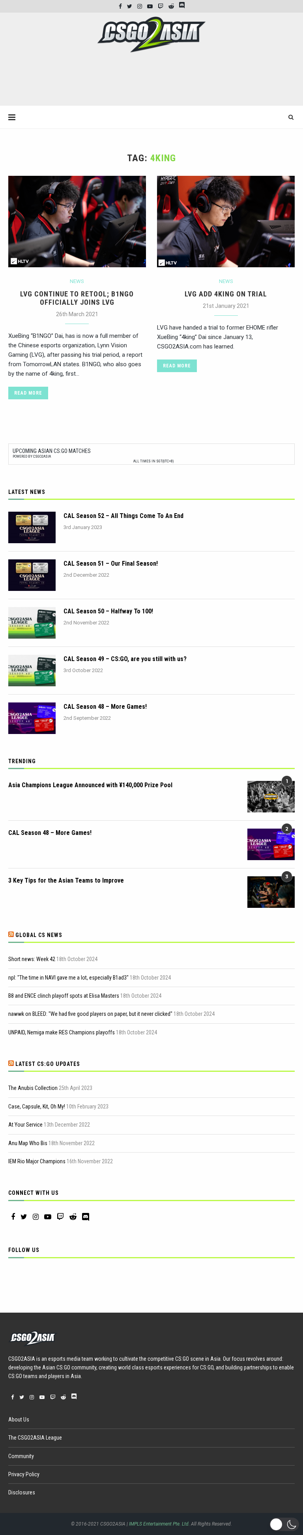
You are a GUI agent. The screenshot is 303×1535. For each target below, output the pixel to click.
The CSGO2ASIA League (35, 1437)
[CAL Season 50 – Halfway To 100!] (32, 623)
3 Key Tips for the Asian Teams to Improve (66, 880)
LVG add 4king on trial (226, 294)
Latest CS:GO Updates (47, 1064)
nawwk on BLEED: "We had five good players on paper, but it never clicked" (90, 1014)
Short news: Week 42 (31, 959)
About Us (18, 1419)
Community (21, 1456)
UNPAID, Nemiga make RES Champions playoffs (61, 1032)
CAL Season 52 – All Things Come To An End (123, 516)
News (77, 281)
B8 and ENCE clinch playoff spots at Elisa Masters (63, 996)
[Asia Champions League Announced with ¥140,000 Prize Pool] (271, 796)
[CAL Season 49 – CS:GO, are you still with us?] (32, 670)
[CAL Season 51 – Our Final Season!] (32, 575)
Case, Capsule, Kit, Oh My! (36, 1106)
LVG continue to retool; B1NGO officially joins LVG (77, 298)
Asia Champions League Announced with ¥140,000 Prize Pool (90, 785)
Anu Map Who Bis (27, 1143)
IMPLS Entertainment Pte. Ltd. (159, 1524)
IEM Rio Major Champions (36, 1161)
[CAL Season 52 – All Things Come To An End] (32, 527)
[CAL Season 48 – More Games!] (32, 718)
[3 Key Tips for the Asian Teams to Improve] (271, 892)
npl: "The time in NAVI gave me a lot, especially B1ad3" (68, 977)
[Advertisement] (151, 82)
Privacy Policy (23, 1474)
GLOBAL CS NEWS (38, 935)
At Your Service (25, 1124)
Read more (28, 393)
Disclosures (21, 1492)
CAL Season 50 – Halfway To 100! (108, 611)
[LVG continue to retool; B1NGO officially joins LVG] (77, 222)
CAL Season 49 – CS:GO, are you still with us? (125, 659)
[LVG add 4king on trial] (226, 222)
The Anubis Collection (33, 1088)
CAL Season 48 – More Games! (105, 706)
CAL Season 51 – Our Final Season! (111, 563)
